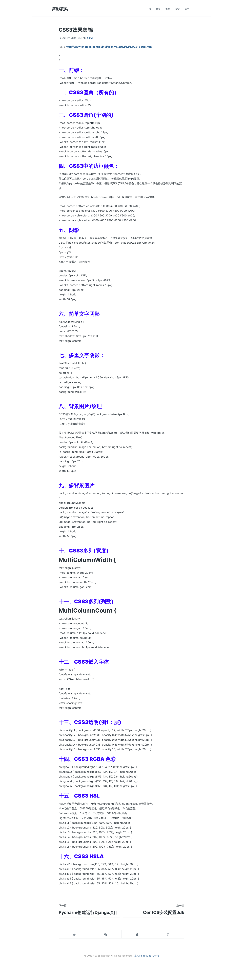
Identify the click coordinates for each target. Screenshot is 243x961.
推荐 (167, 8)
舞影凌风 (60, 8)
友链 (177, 8)
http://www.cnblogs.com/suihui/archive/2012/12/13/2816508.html (109, 46)
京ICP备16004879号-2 (146, 955)
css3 (90, 37)
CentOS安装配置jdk (163, 912)
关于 (187, 8)
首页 (158, 8)
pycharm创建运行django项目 (88, 912)
